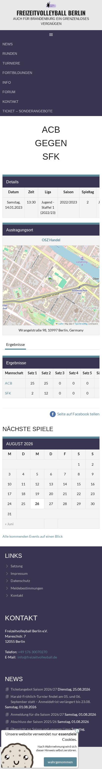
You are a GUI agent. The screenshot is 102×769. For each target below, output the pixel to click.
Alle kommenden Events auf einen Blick (32, 536)
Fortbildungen (17, 73)
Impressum (19, 573)
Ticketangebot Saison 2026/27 (34, 689)
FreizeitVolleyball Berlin (51, 12)
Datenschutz (20, 580)
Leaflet (60, 323)
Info (6, 82)
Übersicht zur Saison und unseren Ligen (41, 729)
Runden (9, 54)
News (7, 44)
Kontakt (10, 102)
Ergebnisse (15, 344)
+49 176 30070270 (32, 652)
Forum (8, 92)
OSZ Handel (51, 240)
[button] (51, 280)
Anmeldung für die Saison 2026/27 (37, 714)
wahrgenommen (60, 762)
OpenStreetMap (81, 323)
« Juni (9, 524)
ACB (8, 383)
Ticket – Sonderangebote (27, 111)
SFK (8, 393)
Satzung (17, 566)
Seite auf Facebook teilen (78, 413)
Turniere (11, 63)
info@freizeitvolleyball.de (37, 657)
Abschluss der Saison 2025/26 (34, 721)
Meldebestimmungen (27, 588)
